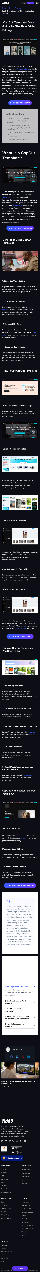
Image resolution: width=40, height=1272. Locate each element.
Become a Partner (6, 1251)
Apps (2, 1261)
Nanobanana (25, 1202)
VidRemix (4, 1185)
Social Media (26, 1173)
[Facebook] (10, 1140)
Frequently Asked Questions (19, 139)
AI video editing (23, 69)
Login (24, 3)
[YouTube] (6, 1140)
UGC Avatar (4, 1176)
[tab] (20, 991)
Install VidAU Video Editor (20, 636)
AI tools (23, 838)
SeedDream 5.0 (26, 1209)
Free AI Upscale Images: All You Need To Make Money (18, 1082)
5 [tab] (23, 1097)
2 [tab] (17, 1097)
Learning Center (20, 628)
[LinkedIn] (2, 1140)
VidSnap (3, 1182)
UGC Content (25, 1176)
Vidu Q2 (24, 1232)
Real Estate (24, 1183)
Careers (3, 1248)
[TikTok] (21, 1140)
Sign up (30, 3)
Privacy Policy (5, 1215)
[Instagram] (13, 1140)
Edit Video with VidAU (20, 103)
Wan (23, 1215)
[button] (20, 1268)
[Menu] (37, 3)
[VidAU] (5, 3)
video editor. (7, 197)
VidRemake (4, 1179)
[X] (17, 1140)
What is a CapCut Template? (19, 118)
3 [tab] (19, 1097)
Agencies (24, 1180)
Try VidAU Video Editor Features (20, 885)
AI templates (18, 205)
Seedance (24, 1205)
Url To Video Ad (6, 1192)
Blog (10, 8)
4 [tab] (21, 1097)
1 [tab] (15, 1097)
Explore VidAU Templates (20, 228)
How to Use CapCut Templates (20, 125)
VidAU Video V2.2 (27, 1228)
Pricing (3, 1255)
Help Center (4, 1205)
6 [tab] (25, 1097)
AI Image (4, 1172)
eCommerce (25, 1169)
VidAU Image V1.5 (27, 1225)
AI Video (3, 1169)
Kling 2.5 (24, 1219)
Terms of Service (6, 1218)
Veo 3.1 (23, 1235)
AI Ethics (3, 1211)
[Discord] (24, 1140)
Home (4, 8)
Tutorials (18, 8)
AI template (31, 732)
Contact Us (4, 1258)
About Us (4, 1245)
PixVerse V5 (25, 1222)
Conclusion (13, 137)
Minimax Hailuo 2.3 (27, 1212)
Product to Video (6, 1189)
